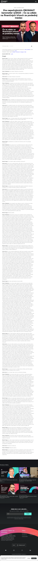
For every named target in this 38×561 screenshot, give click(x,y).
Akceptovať (34, 558)
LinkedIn (28, 49)
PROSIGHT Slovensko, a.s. (22, 554)
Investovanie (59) (24, 536)
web (25, 49)
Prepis (1, 495)
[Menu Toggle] (31, 46)
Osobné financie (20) (33, 533)
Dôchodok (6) (24, 533)
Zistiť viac (29, 558)
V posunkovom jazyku (5, 495)
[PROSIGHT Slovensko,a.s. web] (19, 545)
